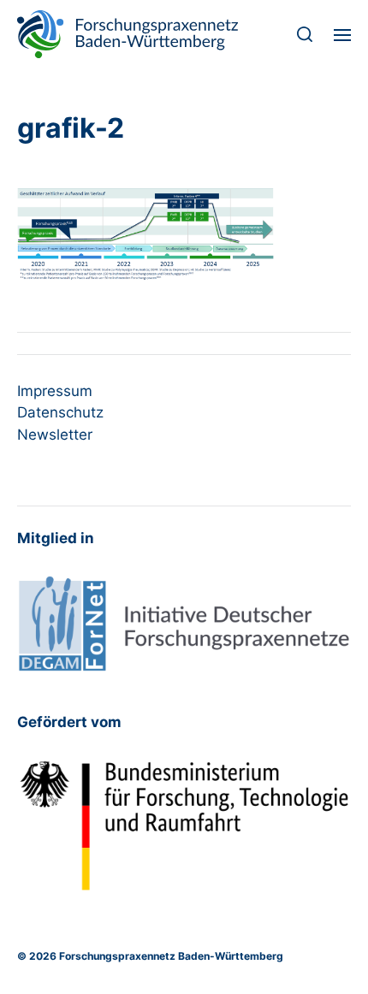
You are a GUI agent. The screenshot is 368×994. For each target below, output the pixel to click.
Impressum (54, 390)
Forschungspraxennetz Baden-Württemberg (171, 956)
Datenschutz (60, 412)
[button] (305, 34)
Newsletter (54, 434)
